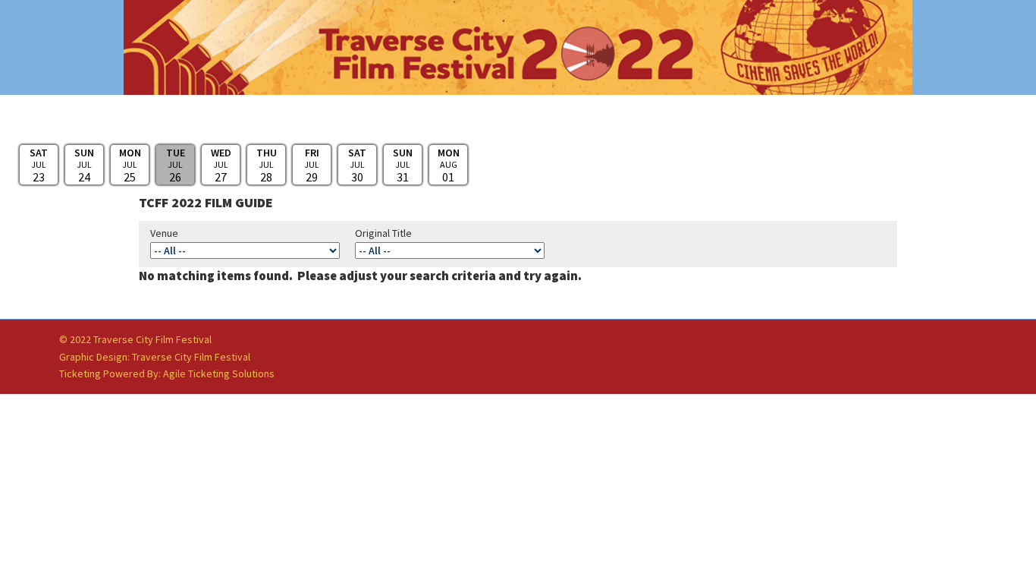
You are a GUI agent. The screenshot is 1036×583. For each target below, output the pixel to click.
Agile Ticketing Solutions (219, 373)
